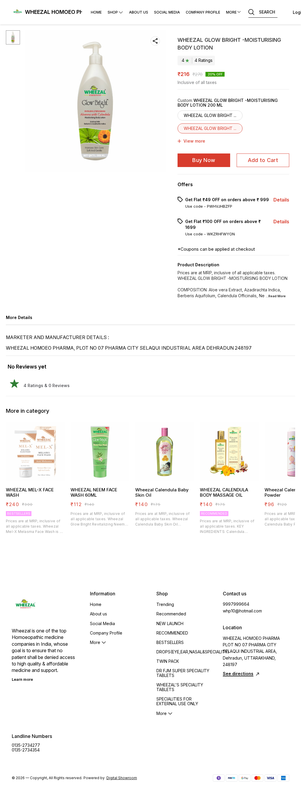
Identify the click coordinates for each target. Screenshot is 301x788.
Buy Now (203, 160)
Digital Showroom (121, 778)
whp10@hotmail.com (242, 610)
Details (281, 200)
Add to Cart (263, 160)
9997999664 (236, 604)
